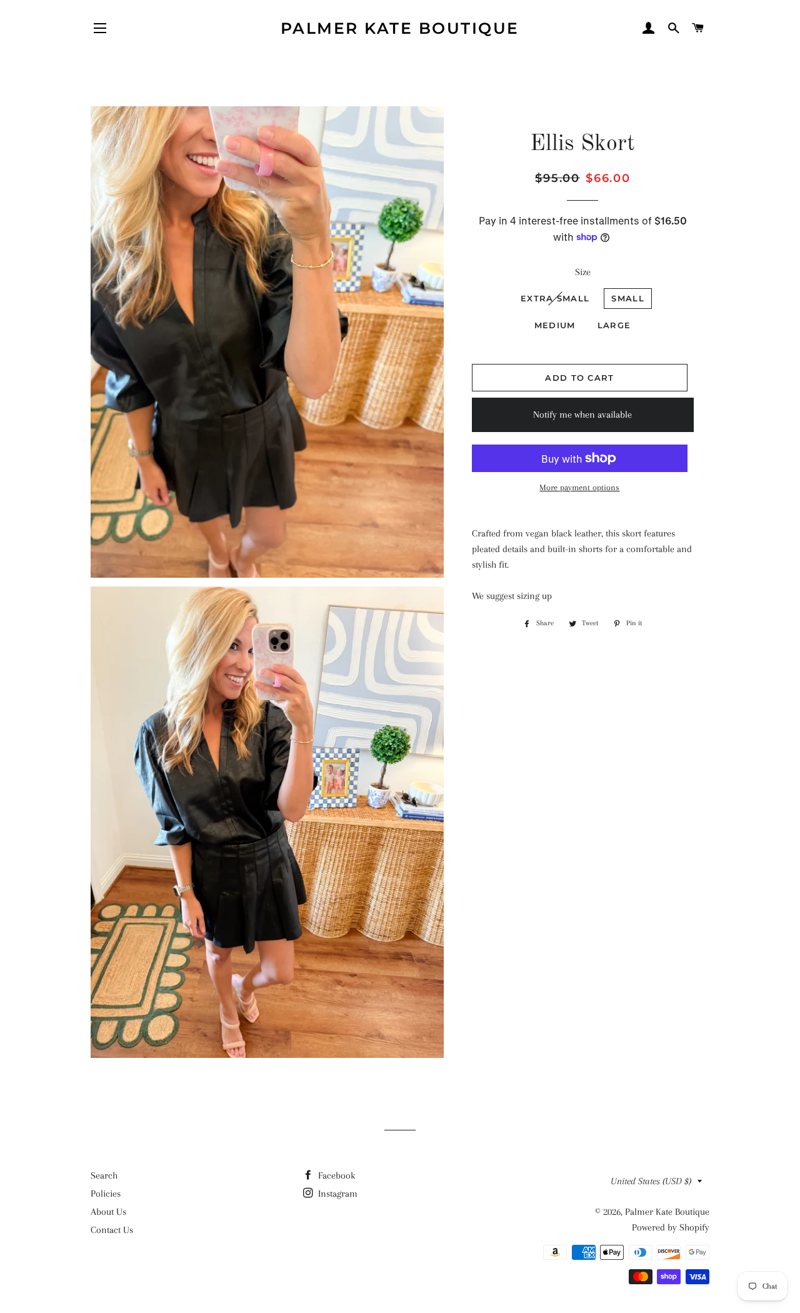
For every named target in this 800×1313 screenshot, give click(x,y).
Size (583, 272)
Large (614, 325)
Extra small (555, 298)
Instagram (337, 1193)
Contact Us (112, 1229)
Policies (106, 1193)
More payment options (579, 487)
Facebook (335, 1175)
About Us (108, 1211)
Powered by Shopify (670, 1227)
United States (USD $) (651, 1181)
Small (627, 298)
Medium (555, 325)
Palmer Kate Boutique (400, 28)
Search (104, 1175)
